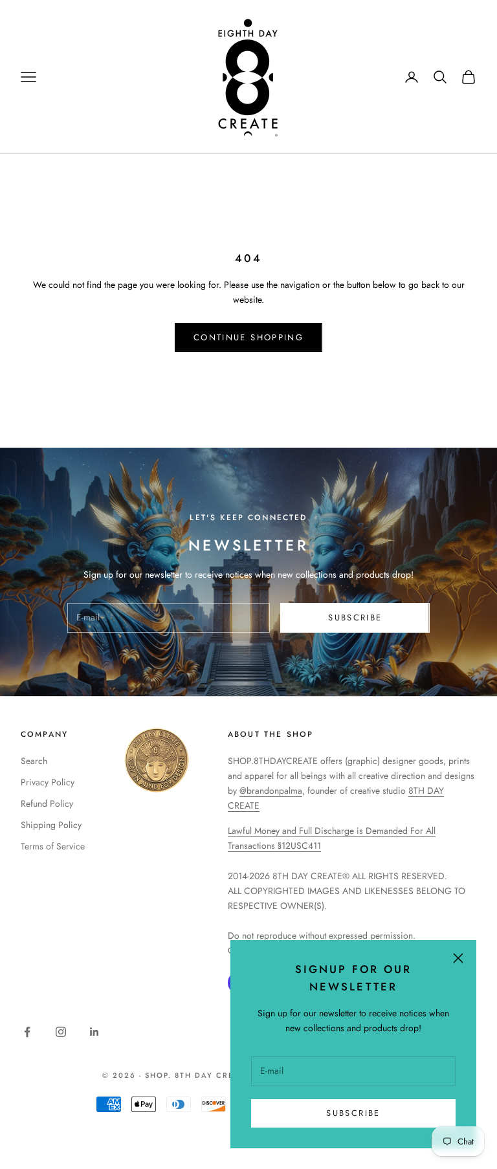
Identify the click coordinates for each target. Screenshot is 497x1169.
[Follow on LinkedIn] (94, 1031)
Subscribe (353, 1113)
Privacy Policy (47, 782)
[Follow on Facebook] (27, 1031)
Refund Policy (47, 803)
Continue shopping (248, 337)
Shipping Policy (51, 824)
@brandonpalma (270, 790)
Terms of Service (53, 846)
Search (34, 760)
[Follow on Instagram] (60, 1031)
